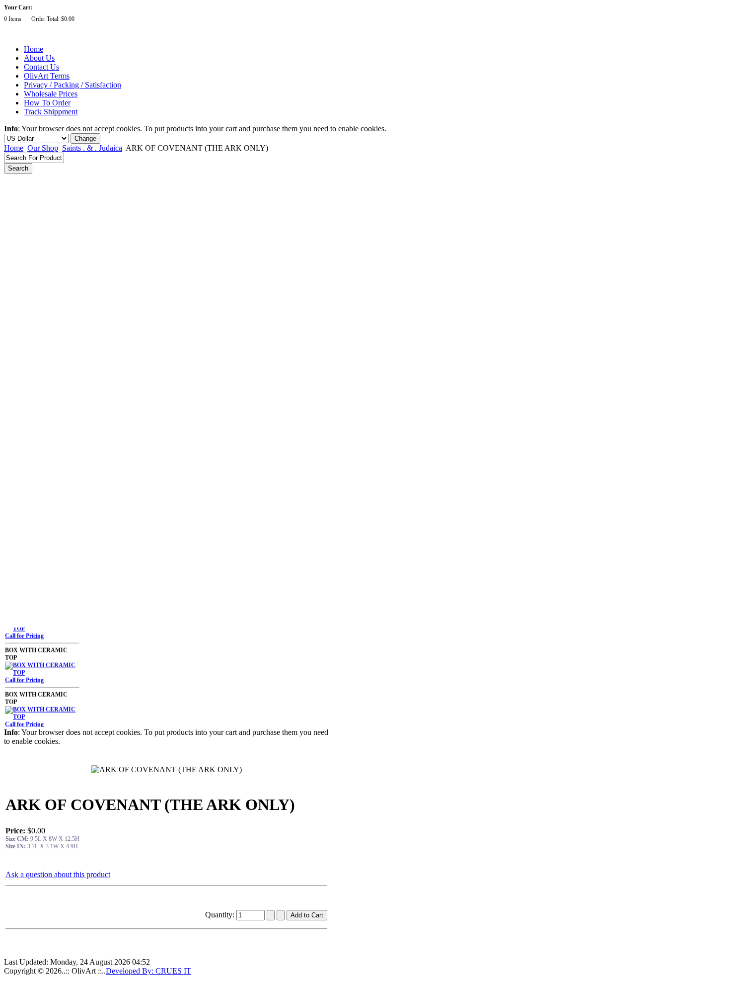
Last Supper (26, 234)
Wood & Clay (27, 523)
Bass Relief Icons (32, 248)
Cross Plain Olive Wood (40, 317)
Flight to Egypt (29, 207)
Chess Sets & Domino (38, 481)
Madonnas (24, 344)
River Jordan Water (35, 275)
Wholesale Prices (50, 94)
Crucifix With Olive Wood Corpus (53, 289)
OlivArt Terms (47, 76)
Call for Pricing (24, 630)
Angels (19, 221)
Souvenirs (23, 495)
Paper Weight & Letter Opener (49, 577)
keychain (21, 564)
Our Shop (42, 148)
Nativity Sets (26, 399)
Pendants (22, 536)
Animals (21, 467)
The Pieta (22, 193)
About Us (39, 58)
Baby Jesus (24, 440)
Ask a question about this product (57, 874)
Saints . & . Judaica (92, 148)
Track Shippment (50, 111)
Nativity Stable (29, 413)
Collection (23, 591)
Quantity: (220, 914)
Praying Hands (29, 427)
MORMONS (26, 619)
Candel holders (29, 262)
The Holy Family (31, 358)
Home (33, 49)
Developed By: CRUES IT (148, 971)
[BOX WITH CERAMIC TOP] (42, 666)
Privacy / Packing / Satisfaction (72, 85)
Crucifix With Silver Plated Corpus (55, 303)
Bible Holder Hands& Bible (45, 454)
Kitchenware (26, 605)
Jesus (17, 331)
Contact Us (41, 67)
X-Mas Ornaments (34, 385)
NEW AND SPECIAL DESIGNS (52, 180)
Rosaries (21, 509)
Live (15, 550)
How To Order (47, 102)
